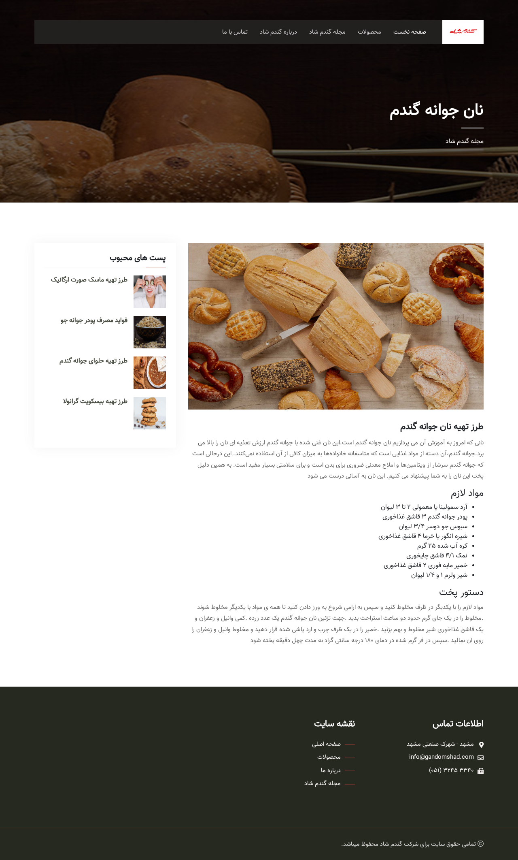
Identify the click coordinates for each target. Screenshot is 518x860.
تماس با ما (235, 32)
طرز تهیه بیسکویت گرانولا (95, 402)
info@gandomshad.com (441, 757)
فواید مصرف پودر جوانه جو (94, 321)
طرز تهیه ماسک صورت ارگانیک (89, 280)
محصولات (369, 32)
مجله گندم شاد (327, 32)
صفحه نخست (409, 32)
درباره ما (331, 770)
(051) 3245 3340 (451, 770)
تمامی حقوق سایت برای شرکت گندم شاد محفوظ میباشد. (408, 844)
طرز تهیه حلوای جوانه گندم (93, 361)
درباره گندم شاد (278, 32)
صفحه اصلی (326, 744)
